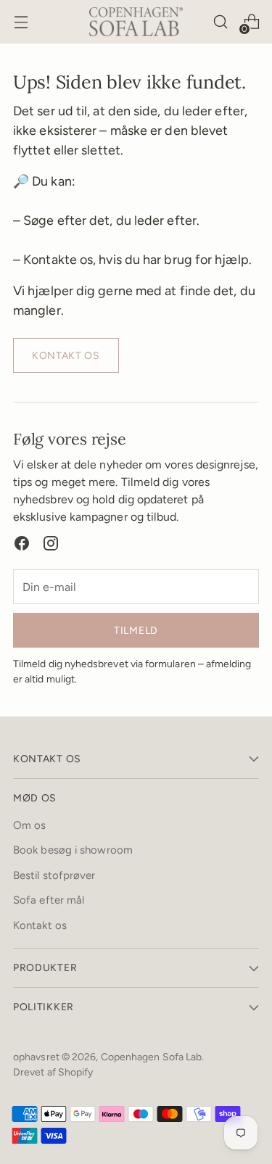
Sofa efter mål (48, 900)
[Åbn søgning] (220, 22)
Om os (29, 825)
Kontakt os (40, 925)
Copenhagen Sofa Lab (151, 1056)
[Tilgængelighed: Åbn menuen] (21, 22)
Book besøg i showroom (73, 850)
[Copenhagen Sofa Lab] (136, 21)
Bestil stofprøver (54, 875)
